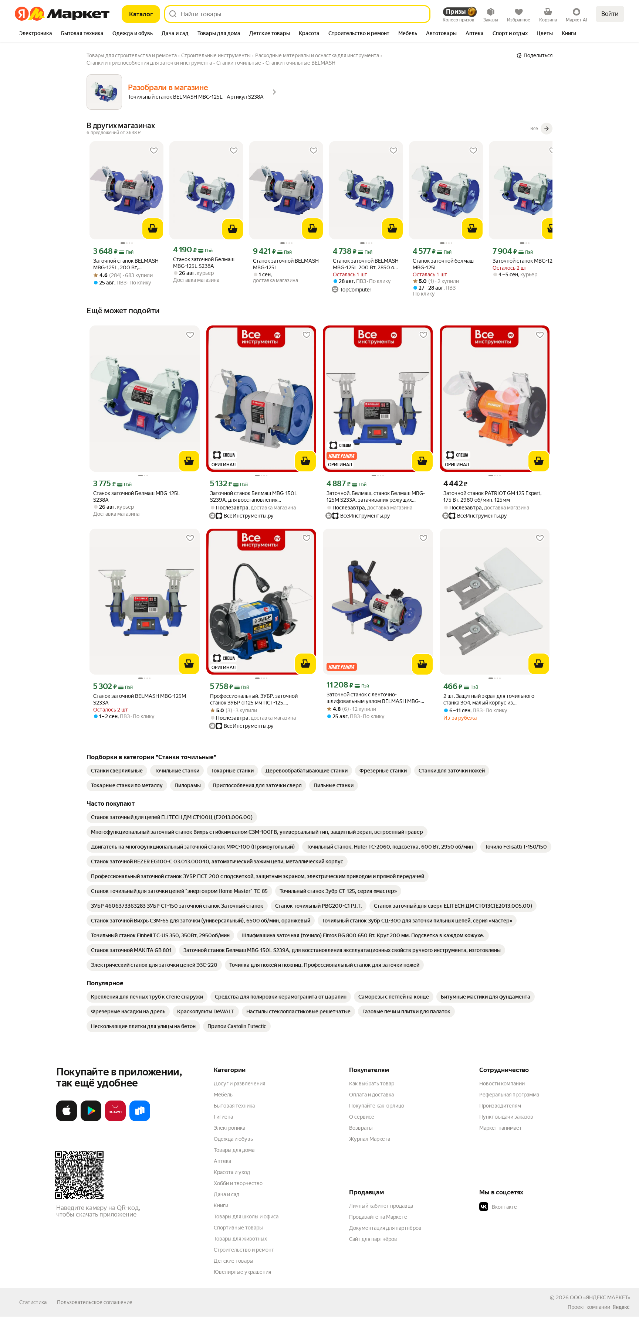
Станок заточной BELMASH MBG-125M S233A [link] (139, 699)
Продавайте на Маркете (378, 1217)
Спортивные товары (238, 1228)
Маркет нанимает (500, 1128)
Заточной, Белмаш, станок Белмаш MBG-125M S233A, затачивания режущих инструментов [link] (376, 496)
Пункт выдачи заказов (506, 1117)
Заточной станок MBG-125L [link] (525, 261)
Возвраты (361, 1128)
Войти (610, 13)
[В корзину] (153, 229)
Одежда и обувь (233, 1139)
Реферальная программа (509, 1095)
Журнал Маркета (369, 1139)
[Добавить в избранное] (154, 151)
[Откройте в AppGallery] (115, 1119)
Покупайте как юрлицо (376, 1106)
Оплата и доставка (371, 1095)
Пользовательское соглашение (94, 1302)
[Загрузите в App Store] (66, 1119)
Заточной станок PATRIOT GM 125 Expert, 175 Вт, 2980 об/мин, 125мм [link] (492, 496)
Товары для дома (234, 1150)
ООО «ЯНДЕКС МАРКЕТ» (600, 1297)
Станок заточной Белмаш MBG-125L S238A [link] (203, 262)
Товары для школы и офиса (246, 1216)
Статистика (33, 1302)
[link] (117, 771)
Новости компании (502, 1083)
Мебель (223, 1095)
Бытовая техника (234, 1106)
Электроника (229, 1128)
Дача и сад (226, 1194)
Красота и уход (232, 1172)
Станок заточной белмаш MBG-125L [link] (443, 264)
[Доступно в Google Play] (91, 1119)
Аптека (222, 1161)
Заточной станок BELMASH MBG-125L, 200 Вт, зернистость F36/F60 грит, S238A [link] (126, 264)
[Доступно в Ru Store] (139, 1119)
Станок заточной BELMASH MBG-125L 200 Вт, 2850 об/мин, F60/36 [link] (366, 264)
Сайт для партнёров (373, 1239)
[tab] (36, 34)
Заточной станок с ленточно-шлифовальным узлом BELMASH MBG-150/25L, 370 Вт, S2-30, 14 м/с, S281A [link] (373, 698)
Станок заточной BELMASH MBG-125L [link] (286, 264)
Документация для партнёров (385, 1228)
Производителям (500, 1106)
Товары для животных (240, 1239)
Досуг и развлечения (239, 1083)
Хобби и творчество (238, 1183)
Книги (221, 1205)
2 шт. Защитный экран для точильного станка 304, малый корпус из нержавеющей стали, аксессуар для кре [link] (491, 699)
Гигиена (223, 1117)
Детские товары (233, 1261)
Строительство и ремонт (244, 1250)
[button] (531, 1207)
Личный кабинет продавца (381, 1206)
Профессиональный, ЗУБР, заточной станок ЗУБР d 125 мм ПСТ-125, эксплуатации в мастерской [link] (254, 699)
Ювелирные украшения (242, 1272)
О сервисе (361, 1117)
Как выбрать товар (371, 1083)
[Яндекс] (621, 1307)
